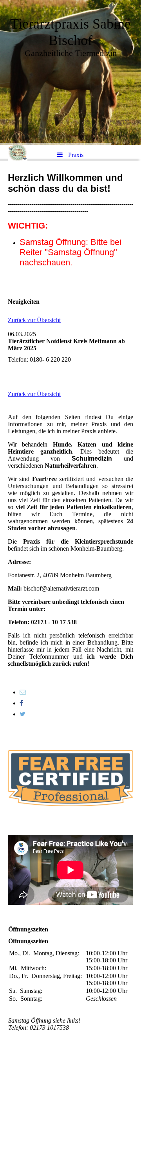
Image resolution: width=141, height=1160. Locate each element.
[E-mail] (23, 692)
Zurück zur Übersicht (34, 320)
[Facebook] (21, 703)
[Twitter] (22, 714)
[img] (70, 72)
